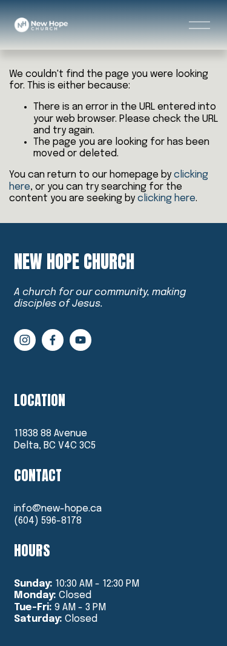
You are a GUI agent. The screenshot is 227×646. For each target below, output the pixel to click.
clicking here (166, 198)
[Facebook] (53, 340)
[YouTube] (80, 340)
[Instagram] (25, 340)
